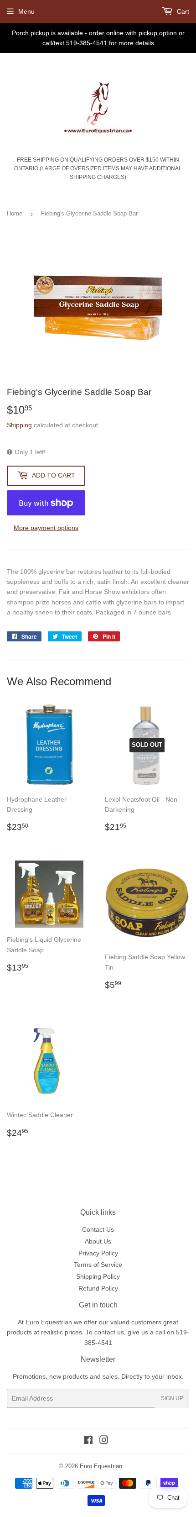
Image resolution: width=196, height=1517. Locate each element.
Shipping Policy (98, 1276)
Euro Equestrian (101, 1466)
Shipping (19, 425)
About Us (98, 1241)
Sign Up (172, 1398)
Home (14, 213)
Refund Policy (98, 1288)
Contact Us (98, 1229)
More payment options (46, 527)
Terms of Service (98, 1264)
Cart (182, 11)
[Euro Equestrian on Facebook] (88, 1441)
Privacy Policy (98, 1253)
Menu (26, 11)
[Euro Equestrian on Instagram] (103, 1441)
